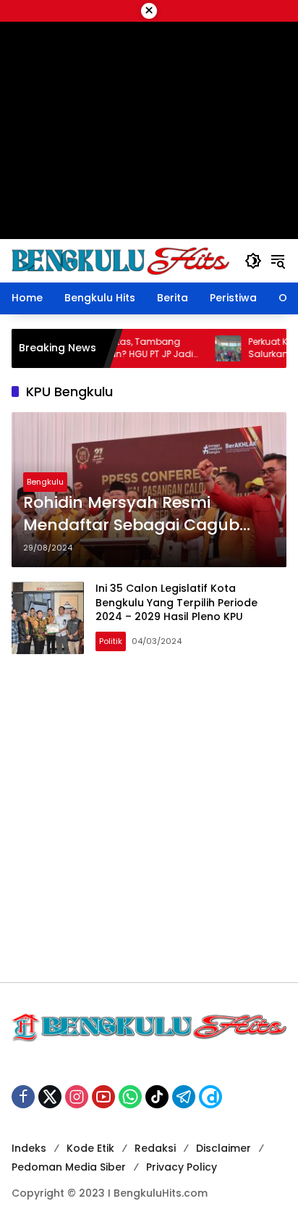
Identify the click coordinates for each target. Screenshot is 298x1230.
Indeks (29, 1148)
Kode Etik (90, 1148)
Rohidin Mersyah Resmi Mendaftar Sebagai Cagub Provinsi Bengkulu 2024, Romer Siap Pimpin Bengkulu (147, 514)
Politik (110, 641)
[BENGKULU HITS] (121, 260)
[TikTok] (157, 1096)
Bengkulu (45, 482)
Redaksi (155, 1148)
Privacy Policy (181, 1167)
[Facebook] (23, 1096)
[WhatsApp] (130, 1096)
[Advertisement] (149, 818)
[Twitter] (49, 1096)
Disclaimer (223, 1148)
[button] (253, 260)
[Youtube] (103, 1096)
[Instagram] (76, 1096)
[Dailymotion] (210, 1096)
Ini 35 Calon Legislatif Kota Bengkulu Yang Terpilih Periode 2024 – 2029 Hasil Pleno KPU (176, 602)
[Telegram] (183, 1096)
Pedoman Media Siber (69, 1167)
